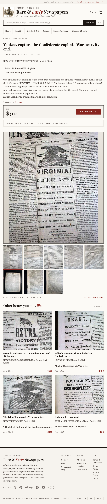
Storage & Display (80, 31)
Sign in (93, 12)
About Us (19, 31)
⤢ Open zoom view (94, 297)
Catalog (46, 31)
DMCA (95, 478)
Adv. (100, 22)
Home (8, 31)
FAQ (63, 463)
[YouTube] (43, 487)
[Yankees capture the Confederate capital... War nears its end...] (13, 257)
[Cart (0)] (101, 12)
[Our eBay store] (29, 487)
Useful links (82, 470)
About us (81, 460)
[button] (53, 188)
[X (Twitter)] (15, 487)
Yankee (18, 102)
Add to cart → (88, 112)
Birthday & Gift (33, 31)
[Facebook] (37, 487)
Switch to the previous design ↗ (90, 2)
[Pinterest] (20, 487)
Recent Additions (61, 31)
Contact (64, 460)
